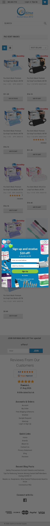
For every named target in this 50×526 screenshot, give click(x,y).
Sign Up (25, 271)
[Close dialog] (45, 241)
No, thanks (25, 275)
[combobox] (24, 266)
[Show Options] (37, 266)
